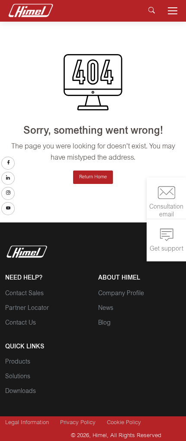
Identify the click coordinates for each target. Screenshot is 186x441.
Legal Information (27, 423)
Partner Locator (27, 309)
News (105, 309)
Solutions (17, 377)
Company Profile (121, 294)
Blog (104, 323)
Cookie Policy (124, 423)
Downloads (20, 392)
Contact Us (20, 323)
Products (17, 362)
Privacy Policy (78, 423)
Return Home (93, 177)
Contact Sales (24, 294)
